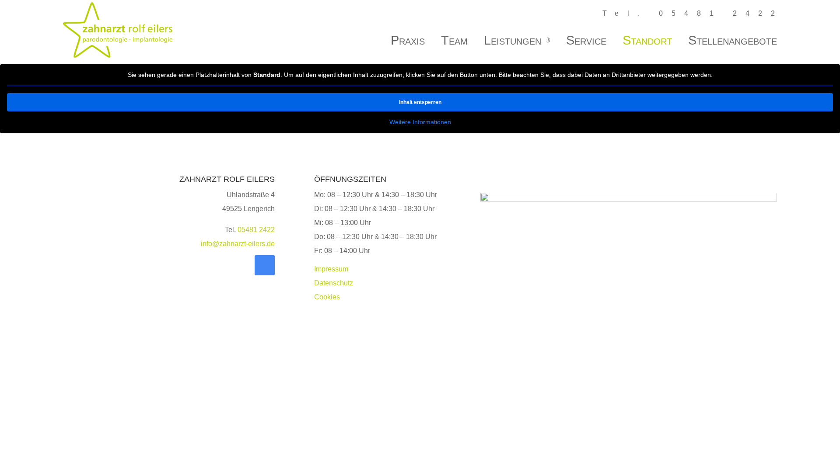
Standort (647, 42)
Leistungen (512, 42)
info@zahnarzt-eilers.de (238, 243)
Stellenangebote (732, 42)
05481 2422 (256, 229)
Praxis (408, 42)
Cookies (327, 297)
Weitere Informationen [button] (420, 121)
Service (586, 42)
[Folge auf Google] (265, 265)
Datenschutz (333, 283)
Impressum (331, 269)
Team (454, 42)
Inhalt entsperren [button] (420, 102)
